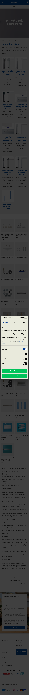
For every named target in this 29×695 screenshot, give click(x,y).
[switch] (25, 354)
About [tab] (23, 322)
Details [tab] (14, 322)
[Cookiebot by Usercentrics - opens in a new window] (20, 318)
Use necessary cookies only (14, 375)
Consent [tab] (5, 322)
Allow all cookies (14, 370)
